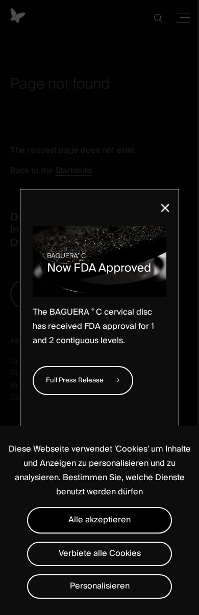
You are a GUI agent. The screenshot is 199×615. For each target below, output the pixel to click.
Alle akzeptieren (99, 520)
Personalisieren (100, 586)
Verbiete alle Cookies (100, 553)
